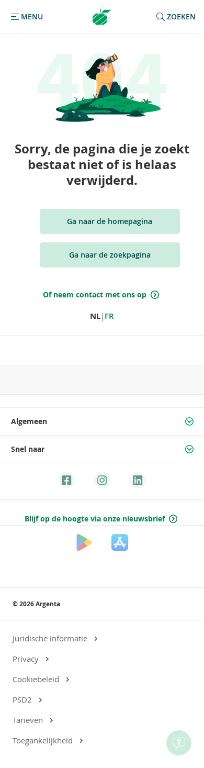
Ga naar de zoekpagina (110, 255)
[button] (25, 16)
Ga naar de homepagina (109, 221)
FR (109, 315)
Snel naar (27, 449)
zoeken (181, 16)
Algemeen (29, 421)
